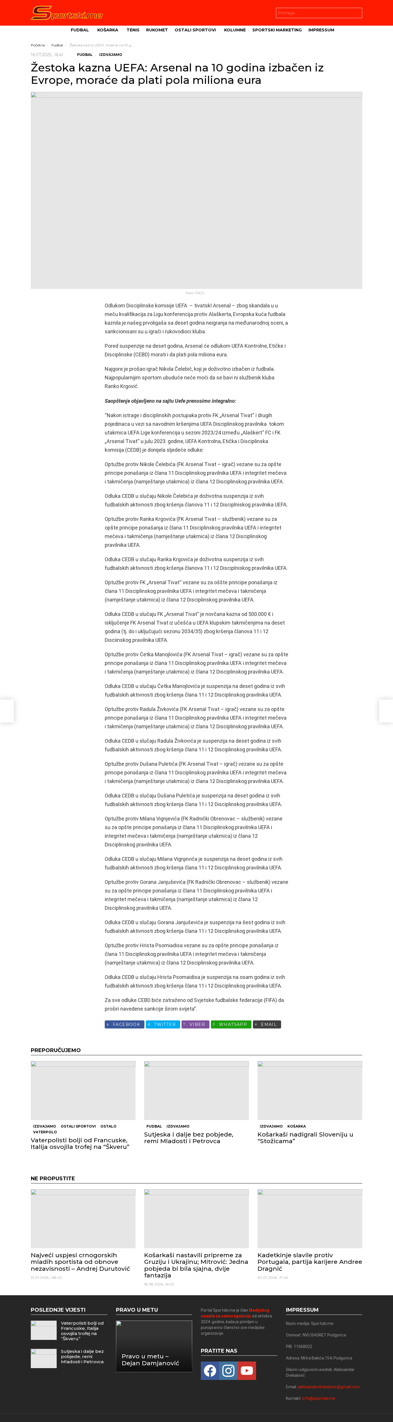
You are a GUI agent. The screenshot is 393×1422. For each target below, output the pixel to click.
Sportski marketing (277, 30)
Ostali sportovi (195, 30)
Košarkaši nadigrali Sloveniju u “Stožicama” (305, 1138)
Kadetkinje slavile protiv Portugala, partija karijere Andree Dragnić (309, 1261)
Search (356, 14)
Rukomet (157, 30)
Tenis (133, 30)
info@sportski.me (318, 1398)
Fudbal (80, 30)
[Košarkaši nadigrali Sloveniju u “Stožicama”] (309, 1090)
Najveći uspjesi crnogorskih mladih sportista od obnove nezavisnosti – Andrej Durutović (80, 1261)
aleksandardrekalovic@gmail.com (329, 1387)
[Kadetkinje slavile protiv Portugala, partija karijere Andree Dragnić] (309, 1218)
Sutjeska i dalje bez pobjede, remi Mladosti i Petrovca (188, 1138)
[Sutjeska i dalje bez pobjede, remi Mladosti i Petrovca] (196, 1090)
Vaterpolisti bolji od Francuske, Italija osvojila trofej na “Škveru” (80, 1143)
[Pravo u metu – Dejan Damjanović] (154, 1346)
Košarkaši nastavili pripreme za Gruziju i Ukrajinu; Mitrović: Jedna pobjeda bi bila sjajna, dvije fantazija (196, 1265)
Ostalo (108, 1126)
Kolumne (235, 30)
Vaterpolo (45, 1132)
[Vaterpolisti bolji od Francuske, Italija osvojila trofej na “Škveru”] (83, 1090)
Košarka (107, 30)
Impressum (321, 30)
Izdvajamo (44, 1126)
